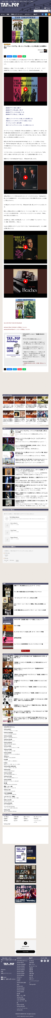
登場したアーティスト (17, 14)
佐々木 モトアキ (38, 816)
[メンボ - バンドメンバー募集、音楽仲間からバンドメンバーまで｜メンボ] (25, 894)
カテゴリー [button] (27, 14)
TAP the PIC (10, 810)
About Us (37, 8)
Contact (48, 8)
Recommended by (43, 425)
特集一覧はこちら (25, 650)
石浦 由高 (16, 816)
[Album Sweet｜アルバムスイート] (25, 874)
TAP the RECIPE (8, 804)
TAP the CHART (10, 773)
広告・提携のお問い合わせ (9, 979)
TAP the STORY (9, 750)
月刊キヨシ (10, 757)
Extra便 (10, 760)
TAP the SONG (11, 747)
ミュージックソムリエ (11, 807)
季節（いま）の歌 (10, 787)
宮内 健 (5, 820)
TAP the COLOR (9, 740)
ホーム (3, 14)
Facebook (9, 56)
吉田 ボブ (26, 820)
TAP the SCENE (10, 736)
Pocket (19, 56)
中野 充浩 (36, 818)
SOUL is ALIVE (9, 800)
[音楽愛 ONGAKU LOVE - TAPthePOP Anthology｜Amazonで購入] (25, 854)
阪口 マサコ (26, 816)
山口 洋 (15, 820)
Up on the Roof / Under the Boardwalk (13, 323)
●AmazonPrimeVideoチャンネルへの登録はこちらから (17, 329)
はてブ (15, 56)
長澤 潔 (25, 818)
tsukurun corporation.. (30, 1016)
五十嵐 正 (6, 816)
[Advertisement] (25, 382)
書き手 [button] (35, 14)
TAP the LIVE (9, 790)
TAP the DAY (9, 770)
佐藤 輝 (15, 818)
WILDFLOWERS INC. (21, 1013)
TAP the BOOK (11, 780)
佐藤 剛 (41, 52)
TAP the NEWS (12, 753)
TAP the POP (7, 824)
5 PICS (12, 763)
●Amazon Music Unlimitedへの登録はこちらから (15, 327)
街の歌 (10, 784)
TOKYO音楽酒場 (10, 794)
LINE (24, 56)
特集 (8, 14)
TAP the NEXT (11, 730)
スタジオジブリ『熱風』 (11, 797)
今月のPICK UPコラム (9, 727)
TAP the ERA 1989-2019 (10, 767)
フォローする (25, 951)
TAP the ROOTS (10, 743)
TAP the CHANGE (10, 733)
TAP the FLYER (11, 777)
